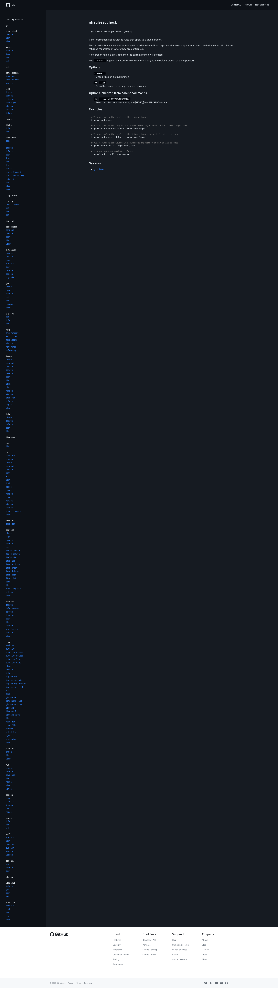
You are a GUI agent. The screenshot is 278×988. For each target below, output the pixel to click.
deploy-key (11, 676)
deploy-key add (14, 680)
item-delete (12, 571)
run (7, 765)
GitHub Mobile (149, 954)
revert (9, 497)
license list (13, 711)
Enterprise (117, 949)
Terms (70, 983)
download (10, 76)
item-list (11, 578)
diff (8, 473)
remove (9, 270)
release (10, 602)
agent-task (11, 31)
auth (8, 89)
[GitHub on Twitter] (205, 983)
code (8, 141)
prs (7, 808)
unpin (9, 405)
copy (8, 536)
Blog (204, 945)
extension (11, 250)
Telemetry (88, 983)
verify (9, 83)
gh (7, 25)
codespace (11, 138)
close (9, 359)
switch (9, 109)
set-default (12, 732)
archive (10, 645)
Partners (146, 945)
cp (7, 144)
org (7, 443)
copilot (10, 221)
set (7, 61)
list (8, 38)
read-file (11, 725)
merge (9, 487)
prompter (10, 524)
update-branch (13, 511)
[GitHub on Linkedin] (221, 983)
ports (9, 168)
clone (9, 287)
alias (9, 47)
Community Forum (180, 945)
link (8, 582)
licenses (10, 437)
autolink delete (14, 656)
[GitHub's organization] (226, 983)
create (9, 34)
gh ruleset (99, 169)
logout (9, 96)
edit (8, 155)
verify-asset (13, 629)
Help (174, 940)
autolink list (13, 659)
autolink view (13, 663)
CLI (13, 5)
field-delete (13, 554)
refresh (10, 99)
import (9, 54)
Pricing (116, 959)
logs (8, 165)
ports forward (13, 172)
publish (10, 848)
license (10, 708)
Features (117, 940)
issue (9, 356)
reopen (9, 391)
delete (9, 50)
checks (9, 459)
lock (8, 384)
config (9, 201)
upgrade (10, 277)
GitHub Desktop (150, 949)
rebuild (10, 179)
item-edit (11, 575)
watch (9, 789)
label (9, 414)
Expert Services (179, 949)
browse (9, 119)
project (10, 530)
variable (10, 883)
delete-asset (13, 608)
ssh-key (10, 861)
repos (9, 812)
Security (117, 945)
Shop (204, 959)
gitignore (11, 697)
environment (12, 333)
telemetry (11, 350)
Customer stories (121, 954)
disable (10, 906)
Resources (118, 964)
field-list (11, 557)
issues (9, 805)
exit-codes (11, 336)
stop (8, 186)
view (8, 41)
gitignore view (14, 704)
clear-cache (12, 204)
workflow (10, 902)
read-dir (10, 722)
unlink (9, 592)
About (205, 940)
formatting (11, 340)
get (7, 208)
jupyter (10, 158)
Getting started (14, 20)
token (9, 113)
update (9, 855)
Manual (248, 5)
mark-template (13, 589)
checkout (10, 455)
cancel (9, 768)
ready (9, 490)
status (9, 106)
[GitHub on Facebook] (211, 983)
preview (10, 521)
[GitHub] (59, 935)
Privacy (78, 983)
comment (10, 230)
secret (9, 818)
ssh (7, 182)
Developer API (149, 940)
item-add (10, 561)
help (8, 330)
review (9, 501)
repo (8, 642)
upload (9, 626)
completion (11, 195)
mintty (9, 343)
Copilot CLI (236, 5)
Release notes (262, 5)
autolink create (14, 652)
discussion (11, 227)
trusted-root (13, 79)
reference (11, 347)
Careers (205, 949)
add (7, 317)
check (9, 752)
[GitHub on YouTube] (216, 983)
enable (9, 909)
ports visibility (15, 175)
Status (175, 954)
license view (13, 715)
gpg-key (10, 313)
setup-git (11, 103)
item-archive (13, 564)
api (7, 67)
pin (7, 387)
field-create (13, 550)
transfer (10, 398)
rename (9, 304)
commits (10, 801)
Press (204, 954)
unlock (9, 401)
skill (9, 834)
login (9, 92)
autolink (10, 649)
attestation (12, 73)
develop (10, 373)
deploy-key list (14, 687)
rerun (9, 782)
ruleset (10, 748)
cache (9, 125)
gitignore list (14, 701)
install (10, 263)
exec (8, 260)
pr (7, 452)
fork (8, 694)
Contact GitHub (179, 959)
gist (8, 283)
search (9, 274)
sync (8, 735)
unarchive (11, 739)
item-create (12, 568)
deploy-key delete (15, 683)
